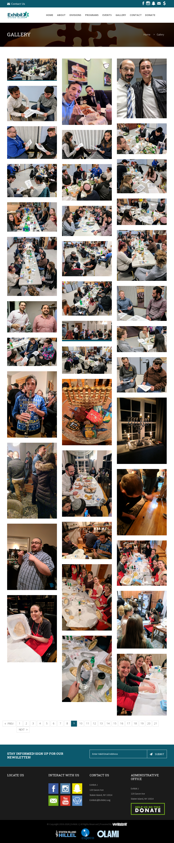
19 (142, 723)
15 (114, 723)
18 (135, 723)
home (49, 15)
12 (94, 723)
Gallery (121, 15)
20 (148, 723)
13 (101, 723)
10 (80, 723)
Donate (150, 15)
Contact (136, 15)
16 (121, 723)
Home (147, 34)
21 (155, 723)
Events (107, 15)
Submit (159, 754)
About (61, 15)
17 (128, 723)
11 (87, 723)
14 (108, 723)
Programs (92, 15)
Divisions (75, 15)
